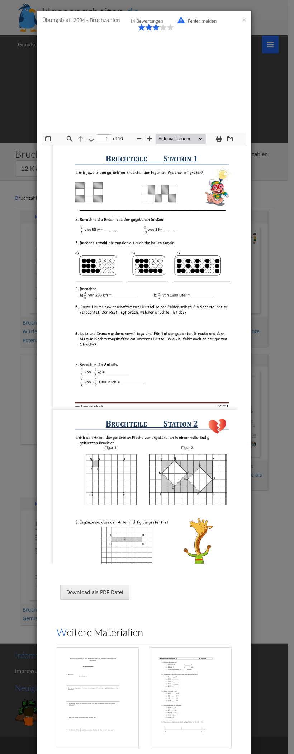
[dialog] (147, 377)
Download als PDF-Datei (94, 592)
